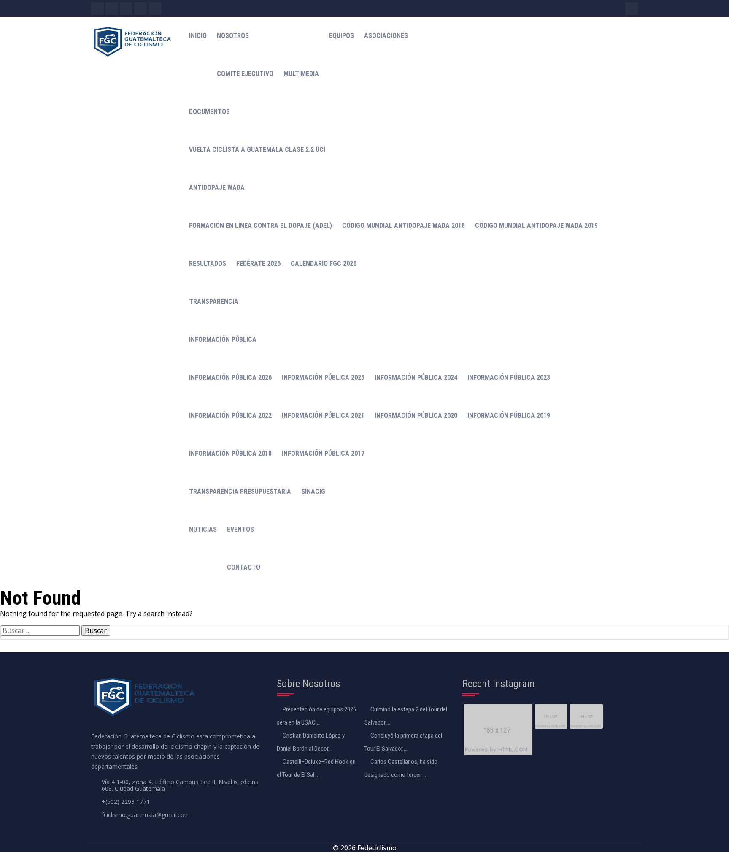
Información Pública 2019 (508, 415)
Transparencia (213, 302)
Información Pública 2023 (508, 377)
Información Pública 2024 (416, 377)
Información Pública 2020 (416, 415)
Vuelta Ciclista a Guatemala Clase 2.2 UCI (257, 150)
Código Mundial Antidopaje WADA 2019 (536, 226)
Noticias (203, 529)
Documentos (209, 112)
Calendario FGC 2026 (323, 264)
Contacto (243, 567)
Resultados (207, 264)
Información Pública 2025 (323, 377)
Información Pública (222, 339)
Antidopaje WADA (217, 188)
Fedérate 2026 (258, 264)
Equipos (341, 36)
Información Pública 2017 (323, 453)
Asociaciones (386, 36)
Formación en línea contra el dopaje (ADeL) (260, 226)
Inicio (198, 36)
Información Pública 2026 (230, 377)
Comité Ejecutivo (245, 74)
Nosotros (233, 36)
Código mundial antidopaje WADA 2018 (403, 226)
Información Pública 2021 (323, 415)
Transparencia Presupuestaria (240, 491)
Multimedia (301, 74)
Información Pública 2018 (230, 453)
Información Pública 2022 (230, 415)
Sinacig (313, 491)
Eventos (240, 529)
